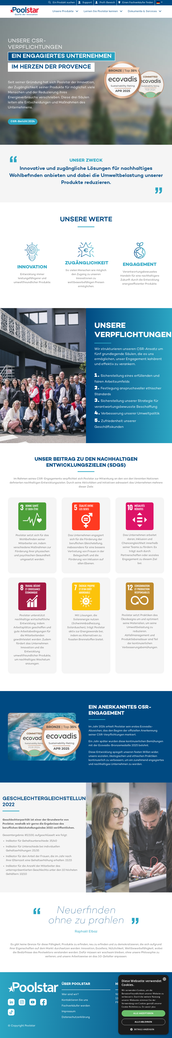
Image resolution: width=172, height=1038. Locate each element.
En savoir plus (149, 1006)
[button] (159, 2)
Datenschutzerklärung (76, 1017)
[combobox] (164, 979)
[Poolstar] (19, 10)
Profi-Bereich (107, 2)
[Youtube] (34, 1003)
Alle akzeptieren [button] (143, 1013)
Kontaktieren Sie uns (75, 1000)
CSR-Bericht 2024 (23, 121)
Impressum (68, 1011)
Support (87, 2)
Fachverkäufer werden (76, 1005)
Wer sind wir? (70, 994)
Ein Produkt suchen (63, 2)
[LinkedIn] (13, 1003)
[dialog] (143, 1005)
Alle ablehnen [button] (143, 1021)
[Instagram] (24, 1003)
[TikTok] (13, 1014)
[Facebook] (45, 1003)
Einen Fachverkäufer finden (137, 2)
